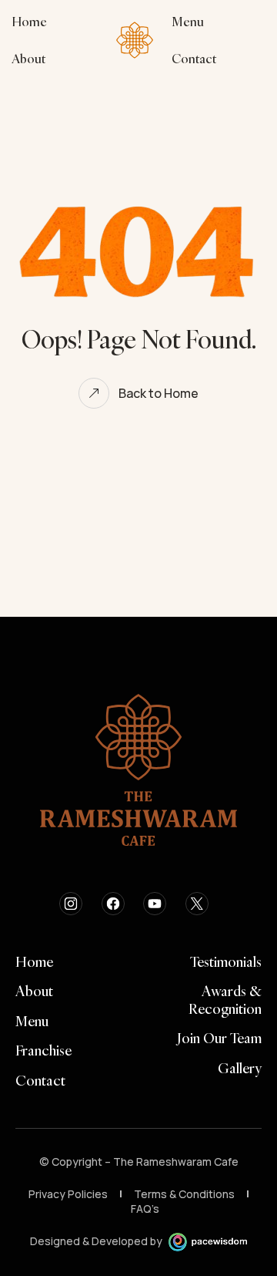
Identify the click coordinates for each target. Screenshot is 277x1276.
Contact (40, 1080)
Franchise (43, 1050)
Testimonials (226, 962)
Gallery (240, 1068)
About (34, 991)
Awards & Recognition (225, 1000)
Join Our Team (219, 1038)
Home (34, 962)
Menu (31, 1021)
